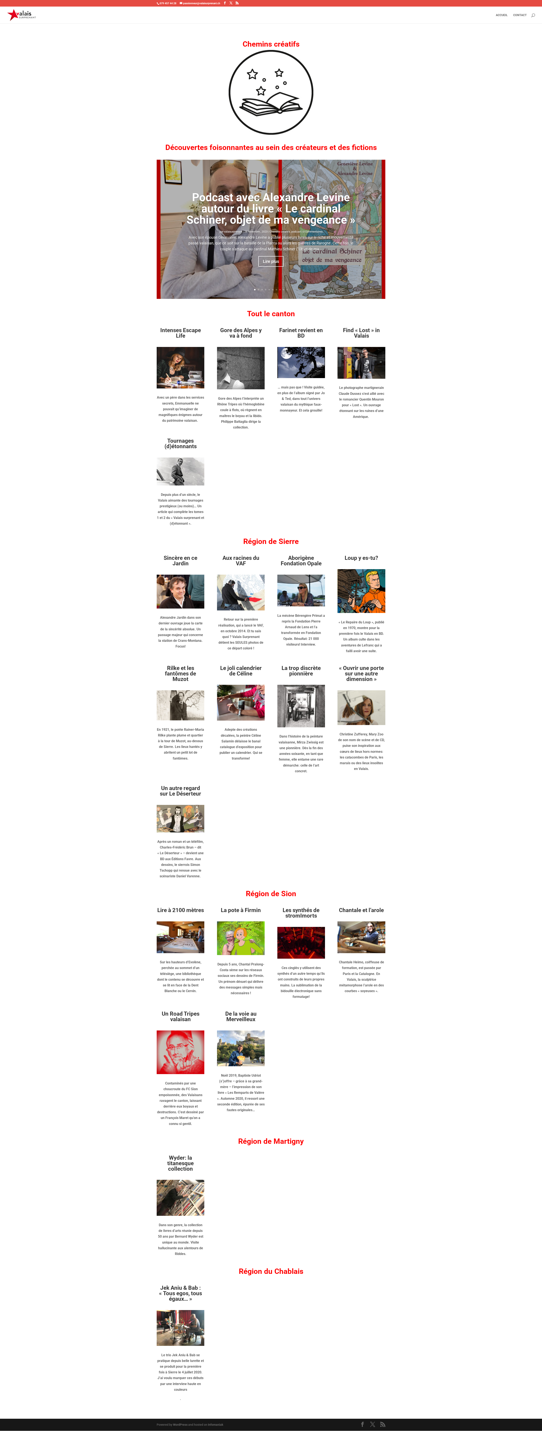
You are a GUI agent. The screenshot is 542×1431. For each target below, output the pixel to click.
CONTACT (520, 15)
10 (287, 289)
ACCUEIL (502, 15)
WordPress (180, 1424)
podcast (296, 231)
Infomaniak (215, 1424)
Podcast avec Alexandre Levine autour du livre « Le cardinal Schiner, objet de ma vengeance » (271, 208)
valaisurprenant (233, 231)
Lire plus (271, 261)
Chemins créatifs (280, 231)
